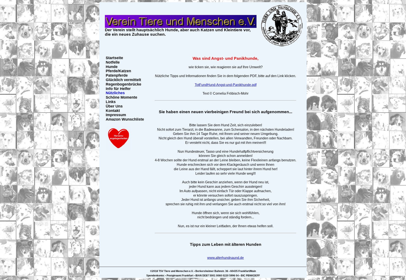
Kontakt (113, 111)
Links (111, 102)
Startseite (114, 58)
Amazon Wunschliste (125, 119)
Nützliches (115, 93)
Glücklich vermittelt (123, 80)
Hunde (112, 67)
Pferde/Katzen (118, 71)
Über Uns (114, 106)
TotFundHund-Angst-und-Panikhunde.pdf (225, 85)
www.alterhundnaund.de (225, 258)
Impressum (116, 115)
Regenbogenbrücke (123, 84)
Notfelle (113, 62)
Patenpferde (117, 75)
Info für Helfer (118, 89)
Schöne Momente (121, 97)
